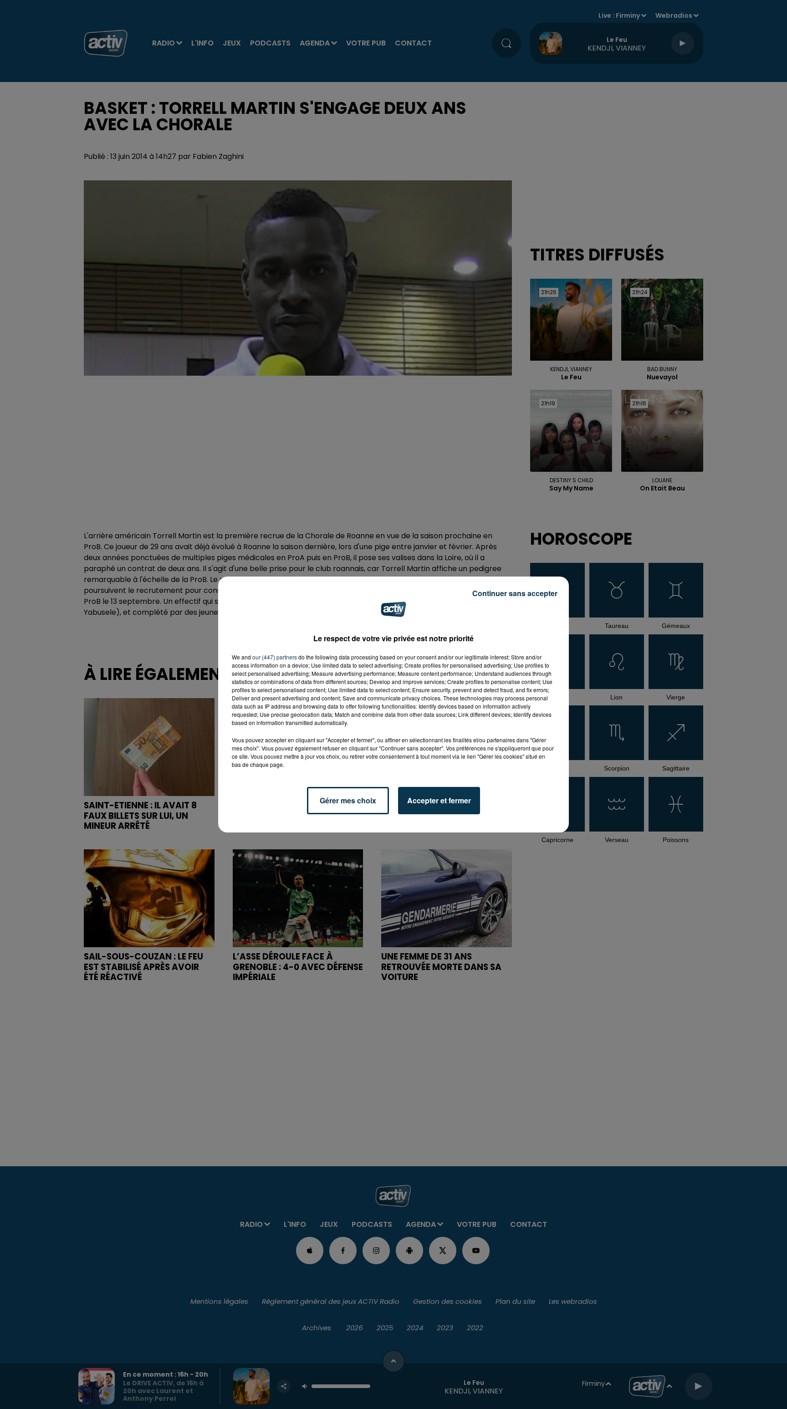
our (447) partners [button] (274, 657)
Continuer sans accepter (514, 593)
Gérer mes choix (348, 800)
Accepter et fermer (439, 800)
